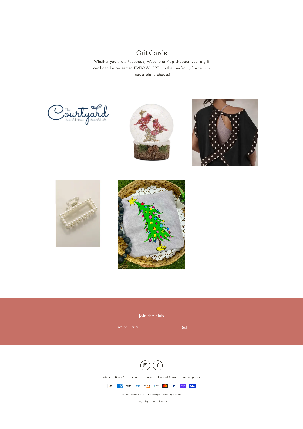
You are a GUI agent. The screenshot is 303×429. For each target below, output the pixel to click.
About (107, 377)
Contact (148, 377)
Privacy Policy (142, 401)
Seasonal (222, 28)
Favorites (97, 28)
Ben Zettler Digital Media (169, 394)
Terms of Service (168, 377)
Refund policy (191, 377)
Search (135, 377)
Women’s (119, 28)
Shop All (120, 377)
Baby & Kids (143, 28)
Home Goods (172, 28)
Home (78, 28)
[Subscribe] (184, 327)
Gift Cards (199, 28)
